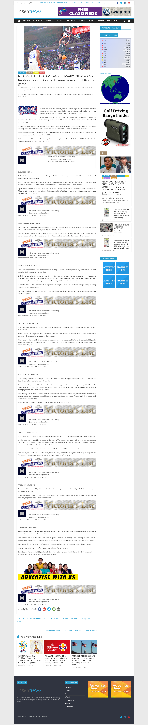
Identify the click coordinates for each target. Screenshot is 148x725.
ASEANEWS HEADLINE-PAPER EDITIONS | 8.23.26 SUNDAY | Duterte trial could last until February (122, 214)
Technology (69, 707)
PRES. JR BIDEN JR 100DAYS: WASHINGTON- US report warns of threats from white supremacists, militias (83, 660)
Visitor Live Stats (105, 74)
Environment (112, 21)
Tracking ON (118, 103)
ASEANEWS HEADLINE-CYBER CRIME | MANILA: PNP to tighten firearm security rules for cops (122, 229)
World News (37, 21)
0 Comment (42, 87)
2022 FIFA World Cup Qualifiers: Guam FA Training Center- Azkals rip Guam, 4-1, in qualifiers (29, 659)
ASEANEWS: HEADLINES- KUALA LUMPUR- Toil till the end (71, 630)
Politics (114, 178)
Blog (91, 21)
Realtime (111, 103)
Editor (34, 87)
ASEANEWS (26, 21)
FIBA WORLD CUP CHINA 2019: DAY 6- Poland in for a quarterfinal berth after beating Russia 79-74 (56, 659)
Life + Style (70, 21)
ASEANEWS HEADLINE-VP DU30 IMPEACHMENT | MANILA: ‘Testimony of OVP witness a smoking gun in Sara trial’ (77, 3)
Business (82, 21)
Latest (36, 73)
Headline (68, 687)
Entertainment (69, 700)
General (29, 73)
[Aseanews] (19, 21)
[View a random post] (129, 21)
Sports (59, 21)
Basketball (22, 73)
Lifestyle (107, 178)
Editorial (49, 21)
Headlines (121, 176)
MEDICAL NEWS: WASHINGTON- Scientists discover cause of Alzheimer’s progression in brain (55, 620)
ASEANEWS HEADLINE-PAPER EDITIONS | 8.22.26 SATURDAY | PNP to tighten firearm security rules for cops (122, 244)
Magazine (100, 21)
